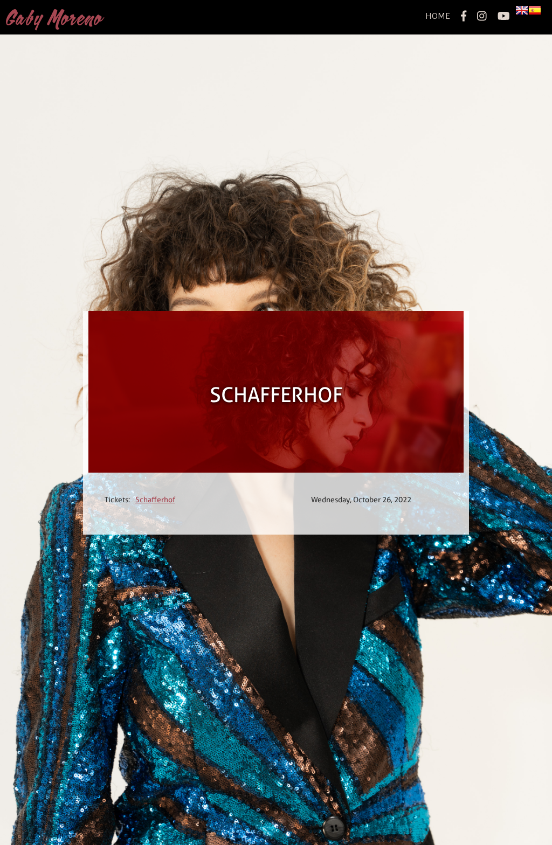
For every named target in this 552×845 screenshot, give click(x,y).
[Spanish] (534, 11)
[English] (521, 11)
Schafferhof (155, 499)
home (437, 16)
